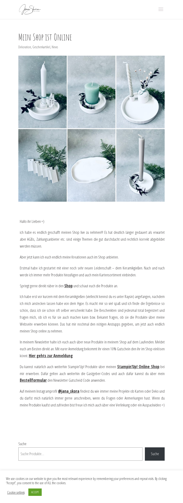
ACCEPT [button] (35, 492)
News (55, 47)
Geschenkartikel (41, 47)
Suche (22, 443)
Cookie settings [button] (16, 492)
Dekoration (24, 47)
